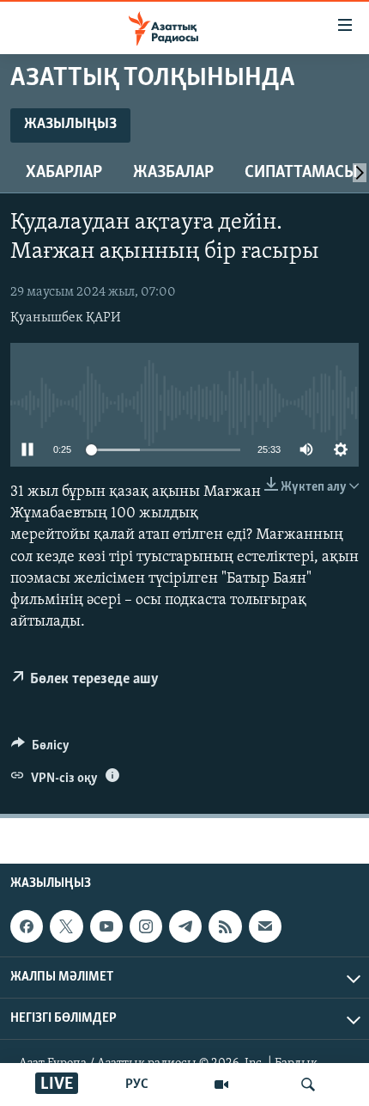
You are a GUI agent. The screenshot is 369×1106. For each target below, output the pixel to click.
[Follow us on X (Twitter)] (66, 926)
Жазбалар (173, 172)
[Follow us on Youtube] (106, 926)
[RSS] (225, 926)
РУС (136, 1084)
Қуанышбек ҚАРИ (65, 318)
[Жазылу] (265, 926)
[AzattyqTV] (221, 1084)
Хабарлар (64, 172)
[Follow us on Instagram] (146, 926)
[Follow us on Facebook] (26, 926)
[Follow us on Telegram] (185, 926)
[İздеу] (308, 1084)
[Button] (40, 749)
